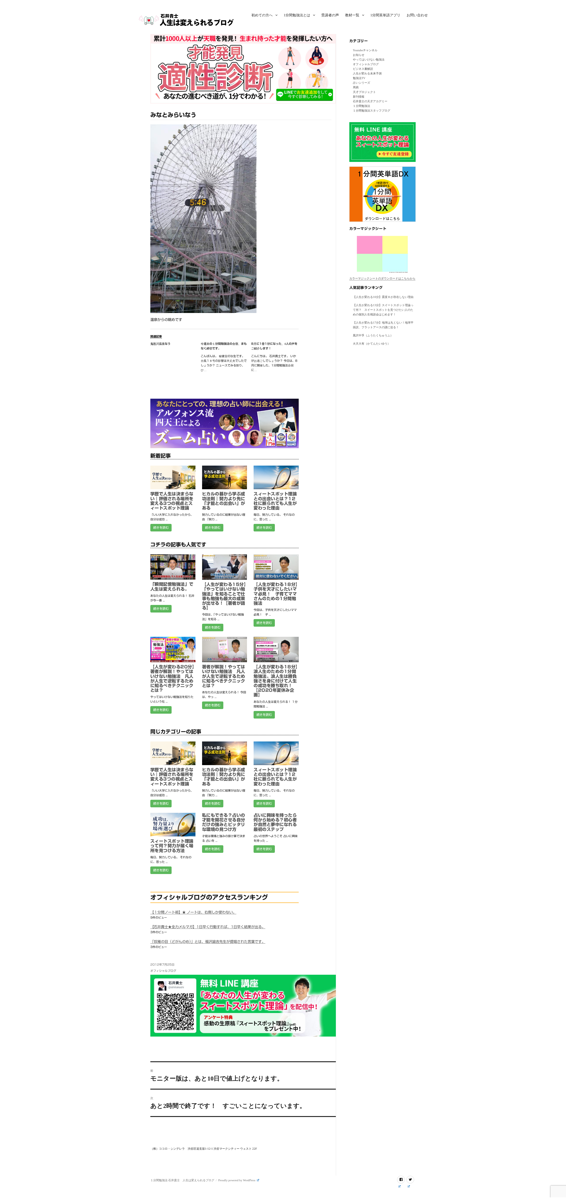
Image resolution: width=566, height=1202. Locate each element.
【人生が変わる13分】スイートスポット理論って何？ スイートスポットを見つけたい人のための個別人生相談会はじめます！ (383, 309)
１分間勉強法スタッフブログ (371, 110)
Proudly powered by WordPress (237, 1180)
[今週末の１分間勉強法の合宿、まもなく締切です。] (226, 358)
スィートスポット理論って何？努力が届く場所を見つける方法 (171, 845)
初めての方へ (262, 15)
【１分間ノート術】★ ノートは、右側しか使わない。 (193, 912)
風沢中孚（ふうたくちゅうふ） (373, 335)
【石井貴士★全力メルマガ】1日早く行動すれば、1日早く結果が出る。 (207, 927)
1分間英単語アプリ (385, 15)
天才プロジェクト (364, 92)
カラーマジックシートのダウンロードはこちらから (382, 278)
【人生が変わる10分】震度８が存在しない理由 (383, 297)
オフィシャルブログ (163, 970)
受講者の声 (330, 15)
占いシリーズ (361, 82)
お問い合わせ (417, 15)
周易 (356, 87)
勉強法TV (359, 78)
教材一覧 (352, 15)
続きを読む (161, 527)
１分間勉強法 (361, 106)
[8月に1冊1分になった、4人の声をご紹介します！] (276, 358)
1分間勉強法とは (297, 15)
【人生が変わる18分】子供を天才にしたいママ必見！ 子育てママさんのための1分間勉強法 (275, 593)
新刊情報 (358, 96)
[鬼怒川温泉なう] (175, 346)
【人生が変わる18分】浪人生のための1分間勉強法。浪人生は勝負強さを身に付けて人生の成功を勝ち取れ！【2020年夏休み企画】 (275, 681)
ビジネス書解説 (363, 68)
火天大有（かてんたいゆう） (371, 343)
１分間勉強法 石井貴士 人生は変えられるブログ (182, 1180)
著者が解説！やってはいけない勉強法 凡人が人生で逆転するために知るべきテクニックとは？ (223, 676)
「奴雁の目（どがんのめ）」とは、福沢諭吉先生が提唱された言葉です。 (207, 941)
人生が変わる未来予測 (367, 73)
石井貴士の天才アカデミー (370, 101)
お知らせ (358, 55)
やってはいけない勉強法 (368, 59)
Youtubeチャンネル (365, 50)
